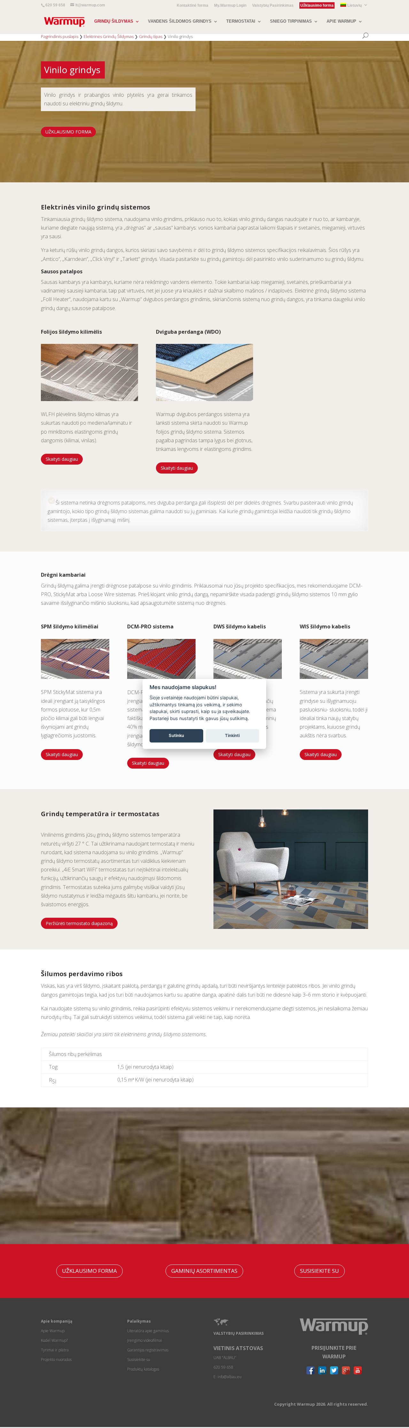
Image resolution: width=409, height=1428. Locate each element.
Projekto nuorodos (56, 1359)
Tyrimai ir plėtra (55, 1350)
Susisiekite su (138, 1359)
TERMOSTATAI (240, 21)
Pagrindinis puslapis (59, 36)
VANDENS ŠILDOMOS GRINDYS (180, 21)
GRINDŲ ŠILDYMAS (113, 21)
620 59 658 (55, 5)
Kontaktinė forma (192, 6)
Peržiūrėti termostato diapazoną (79, 923)
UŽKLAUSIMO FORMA (68, 132)
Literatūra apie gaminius (148, 1330)
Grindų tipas (150, 36)
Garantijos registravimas (147, 1350)
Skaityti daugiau (62, 459)
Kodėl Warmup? (54, 1340)
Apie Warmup (53, 1330)
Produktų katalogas (143, 1369)
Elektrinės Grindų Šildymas (109, 36)
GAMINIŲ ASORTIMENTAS (204, 1270)
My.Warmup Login (230, 6)
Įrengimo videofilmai (144, 1340)
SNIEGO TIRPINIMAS (291, 21)
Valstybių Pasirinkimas (273, 6)
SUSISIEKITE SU (319, 1270)
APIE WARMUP (341, 21)
